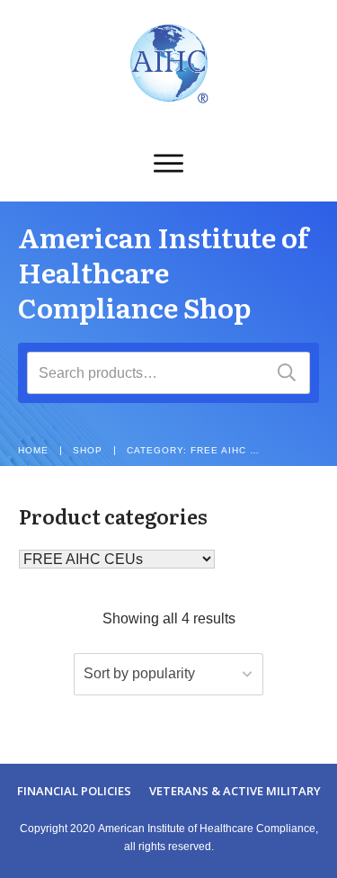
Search (287, 373)
